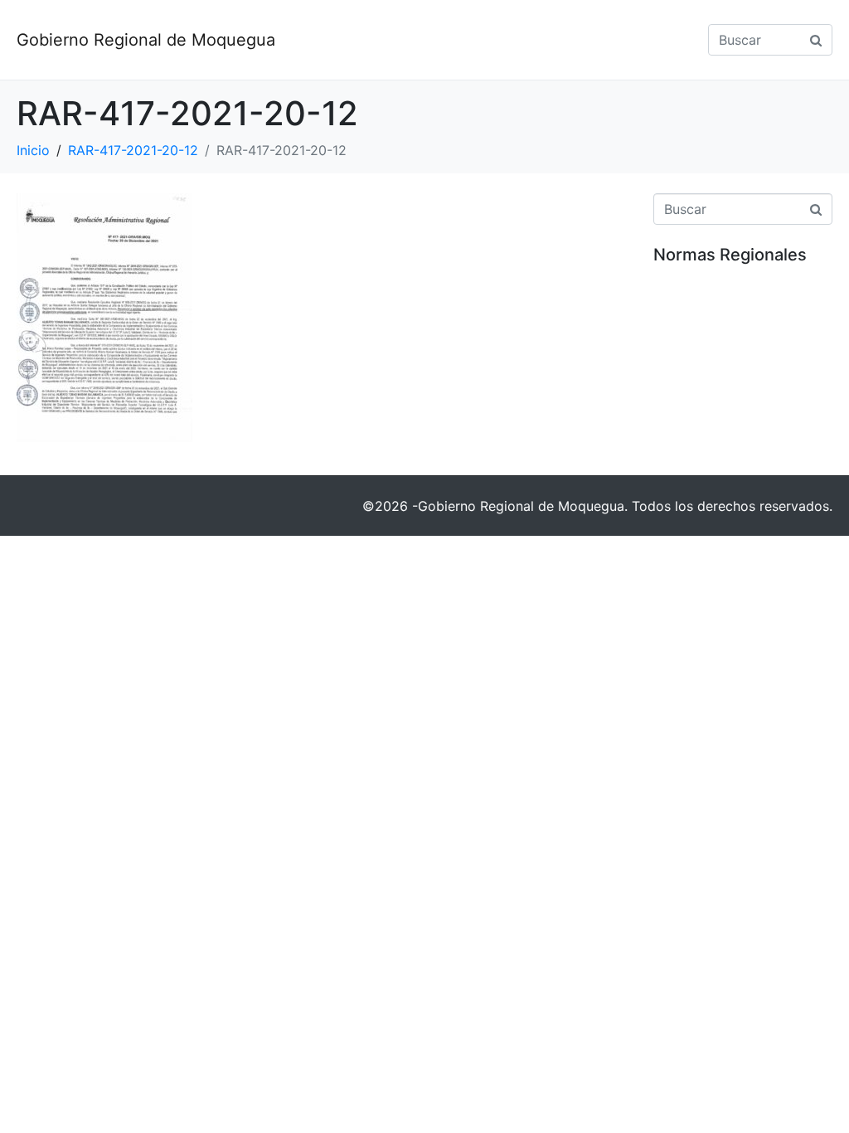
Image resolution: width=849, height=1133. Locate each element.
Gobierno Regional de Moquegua (146, 40)
